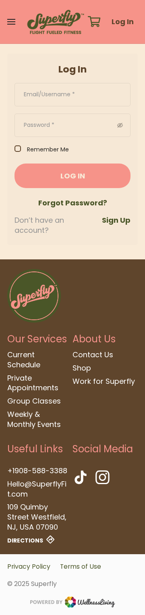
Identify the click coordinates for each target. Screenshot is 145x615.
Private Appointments (32, 383)
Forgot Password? (72, 203)
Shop (81, 368)
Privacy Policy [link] (28, 566)
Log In (123, 22)
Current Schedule (23, 360)
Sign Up (116, 220)
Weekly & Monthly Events (34, 419)
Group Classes (34, 401)
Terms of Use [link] (80, 566)
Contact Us (92, 355)
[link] (34, 296)
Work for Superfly (103, 381)
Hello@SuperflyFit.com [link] (36, 489)
